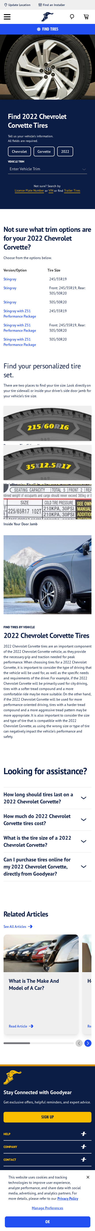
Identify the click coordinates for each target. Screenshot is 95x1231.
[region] (47, 1200)
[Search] (72, 17)
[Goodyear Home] (48, 17)
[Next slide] (87, 1043)
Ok (47, 1221)
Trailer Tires (72, 190)
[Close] (88, 1177)
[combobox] (19, 151)
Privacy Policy (67, 1198)
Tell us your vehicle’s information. (30, 136)
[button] (41, 984)
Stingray (10, 279)
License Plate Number (29, 190)
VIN (51, 190)
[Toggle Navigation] (7, 16)
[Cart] (86, 17)
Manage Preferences (47, 1208)
